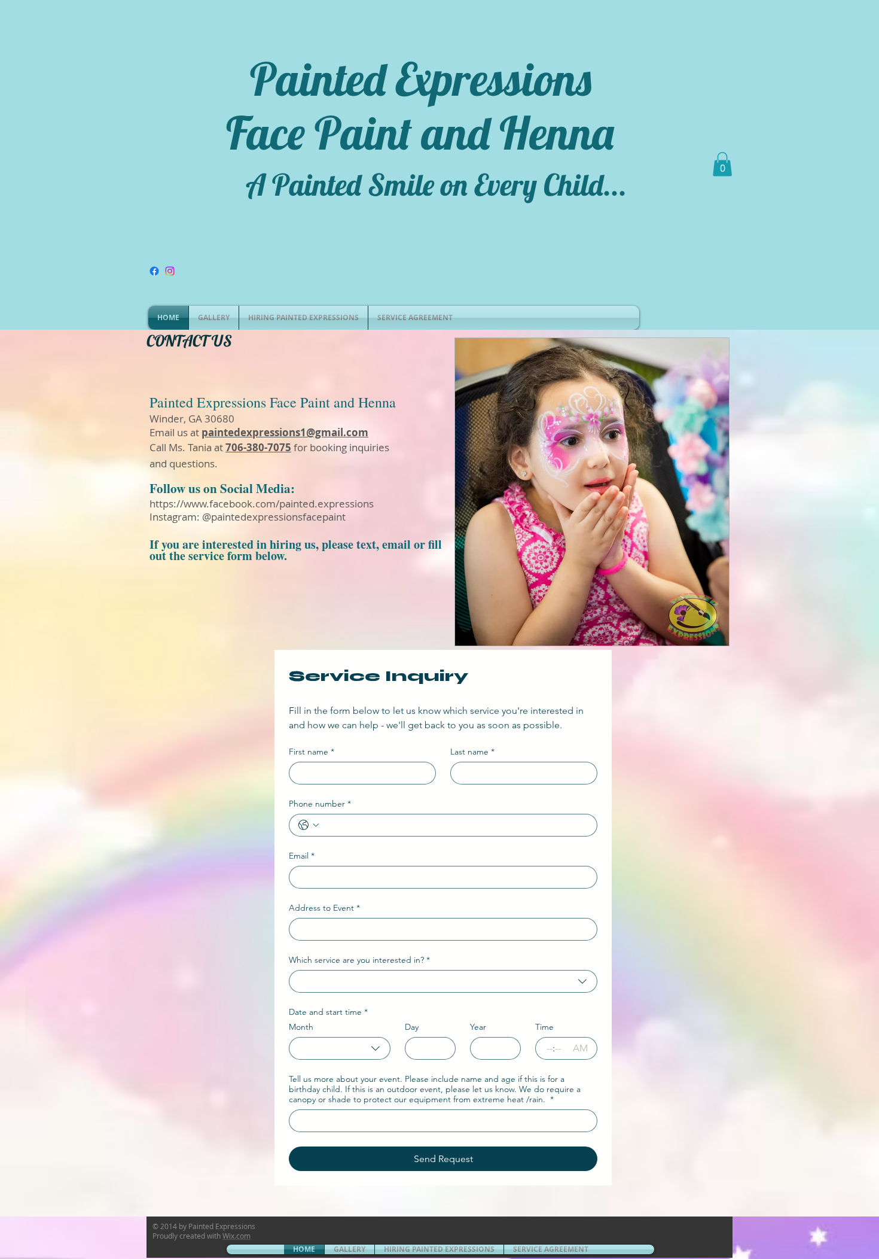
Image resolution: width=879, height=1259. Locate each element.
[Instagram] (170, 271)
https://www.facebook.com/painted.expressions (261, 503)
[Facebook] (154, 271)
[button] (722, 164)
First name (311, 752)
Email (302, 856)
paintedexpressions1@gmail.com (285, 432)
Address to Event (324, 908)
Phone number (320, 804)
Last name (472, 752)
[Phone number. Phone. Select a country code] (309, 825)
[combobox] (443, 981)
